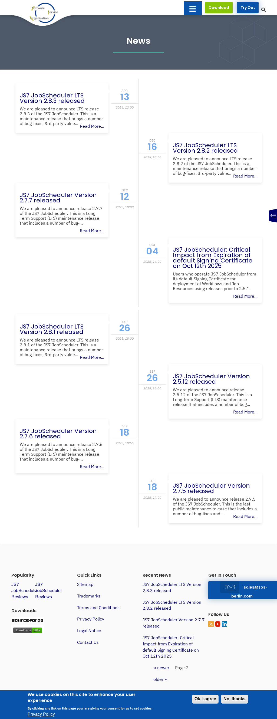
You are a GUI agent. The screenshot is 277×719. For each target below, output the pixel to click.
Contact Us (88, 642)
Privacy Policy (90, 619)
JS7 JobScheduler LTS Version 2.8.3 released (52, 98)
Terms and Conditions (98, 607)
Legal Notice (89, 630)
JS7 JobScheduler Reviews (24, 590)
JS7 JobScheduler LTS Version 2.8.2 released (205, 148)
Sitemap (85, 584)
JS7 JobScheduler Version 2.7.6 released (58, 434)
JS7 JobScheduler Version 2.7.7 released (58, 198)
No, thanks (234, 699)
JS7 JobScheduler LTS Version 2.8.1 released (52, 329)
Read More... (92, 126)
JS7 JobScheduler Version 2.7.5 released (211, 488)
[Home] (42, 13)
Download (219, 7)
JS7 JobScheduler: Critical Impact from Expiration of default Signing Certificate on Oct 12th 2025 (212, 257)
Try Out (247, 7)
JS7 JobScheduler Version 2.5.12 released (211, 379)
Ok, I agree (205, 699)
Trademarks (88, 596)
